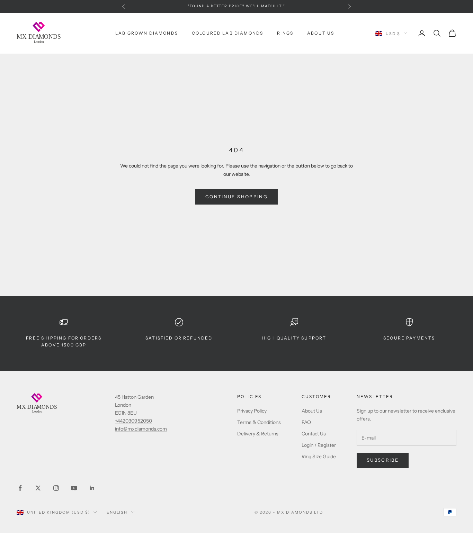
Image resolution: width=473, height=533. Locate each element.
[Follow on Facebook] (20, 488)
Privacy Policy (252, 411)
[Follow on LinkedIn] (92, 488)
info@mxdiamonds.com (141, 429)
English (117, 512)
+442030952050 (133, 421)
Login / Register (319, 445)
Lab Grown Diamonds (146, 33)
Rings (285, 33)
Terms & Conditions (259, 422)
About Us (320, 33)
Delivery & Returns (257, 434)
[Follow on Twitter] (38, 488)
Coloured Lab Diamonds (227, 33)
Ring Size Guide (319, 456)
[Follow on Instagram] (56, 488)
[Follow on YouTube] (74, 488)
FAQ (306, 422)
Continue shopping (236, 196)
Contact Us (314, 434)
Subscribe (383, 460)
